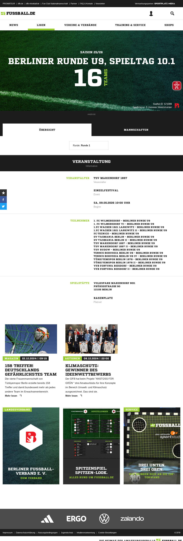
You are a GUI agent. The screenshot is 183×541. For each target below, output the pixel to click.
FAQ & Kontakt (86, 4)
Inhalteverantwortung (86, 533)
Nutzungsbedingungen (48, 533)
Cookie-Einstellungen (107, 533)
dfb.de (20, 4)
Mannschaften (136, 130)
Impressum (8, 533)
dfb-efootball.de (32, 4)
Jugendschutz (67, 533)
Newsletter (100, 4)
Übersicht (47, 130)
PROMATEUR (9, 4)
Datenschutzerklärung (25, 533)
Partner (74, 4)
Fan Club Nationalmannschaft (55, 4)
